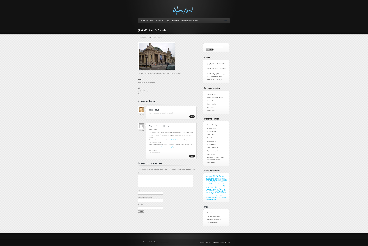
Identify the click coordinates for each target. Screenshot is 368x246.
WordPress (227, 242)
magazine (217, 183)
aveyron (222, 176)
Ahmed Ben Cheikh (157, 126)
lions (214, 183)
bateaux (211, 178)
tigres (209, 197)
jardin (217, 181)
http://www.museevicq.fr (166, 147)
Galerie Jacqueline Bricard (215, 97)
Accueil (142, 20)
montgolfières (209, 186)
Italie (214, 181)
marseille (222, 183)
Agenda (144, 37)
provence (219, 192)
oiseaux (208, 187)
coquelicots (222, 180)
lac (225, 181)
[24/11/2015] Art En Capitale (215, 80)
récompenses (217, 194)
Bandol (207, 178)
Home (139, 37)
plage (207, 192)
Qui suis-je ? (160, 20)
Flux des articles (213, 216)
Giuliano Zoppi (211, 131)
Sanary (218, 195)
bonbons (217, 178)
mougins (215, 186)
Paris (215, 187)
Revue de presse (186, 20)
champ (209, 180)
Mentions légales (153, 242)
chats (214, 180)
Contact (195, 20)
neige (223, 185)
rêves (222, 194)
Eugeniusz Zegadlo (213, 151)
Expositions (175, 20)
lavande (209, 184)
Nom (140, 190)
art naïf (216, 176)
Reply (192, 116)
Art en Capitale (209, 176)
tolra (213, 197)
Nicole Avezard (211, 144)
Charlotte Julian (211, 128)
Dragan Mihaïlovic (212, 147)
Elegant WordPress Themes (211, 242)
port (210, 192)
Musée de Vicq (174, 140)
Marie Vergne (211, 154)
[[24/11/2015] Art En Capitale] (157, 56)
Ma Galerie (150, 20)
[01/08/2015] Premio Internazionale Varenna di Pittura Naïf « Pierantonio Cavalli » (217, 74)
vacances (217, 197)
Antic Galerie (211, 107)
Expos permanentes (212, 88)
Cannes (223, 178)
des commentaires (214, 219)
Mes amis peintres (211, 119)
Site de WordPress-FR (213, 222)
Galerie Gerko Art (212, 110)
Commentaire (142, 173)
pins (225, 190)
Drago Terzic (210, 134)
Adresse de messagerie (145, 197)
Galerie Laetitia (211, 104)
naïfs (219, 186)
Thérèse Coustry (212, 125)
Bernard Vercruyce (212, 138)
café (220, 178)
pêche (212, 194)
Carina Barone (211, 141)
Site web (140, 204)
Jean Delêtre (211, 162)
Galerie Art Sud (211, 94)
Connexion (210, 213)
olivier (212, 187)
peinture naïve (214, 189)
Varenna (223, 197)
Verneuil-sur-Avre (211, 199)
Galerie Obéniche (212, 101)
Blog (167, 20)
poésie (212, 192)
